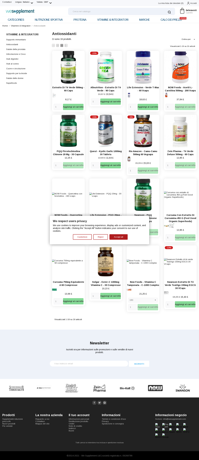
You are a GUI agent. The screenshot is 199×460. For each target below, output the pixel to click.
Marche (144, 19)
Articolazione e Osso (16, 54)
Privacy (105, 421)
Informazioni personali (79, 419)
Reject (100, 237)
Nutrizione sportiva (49, 19)
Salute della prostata (15, 49)
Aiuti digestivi (12, 59)
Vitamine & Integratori (112, 19)
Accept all (118, 237)
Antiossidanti (12, 44)
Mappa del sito (42, 423)
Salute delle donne (14, 78)
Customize (82, 237)
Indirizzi (72, 428)
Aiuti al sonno (12, 64)
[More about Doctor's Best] (72, 388)
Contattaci (7, 2)
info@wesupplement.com (174, 419)
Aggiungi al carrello (73, 107)
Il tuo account (79, 415)
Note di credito (75, 426)
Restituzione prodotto (78, 421)
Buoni (71, 430)
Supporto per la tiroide (16, 73)
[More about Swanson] (183, 388)
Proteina (80, 19)
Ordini (71, 423)
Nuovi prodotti (8, 423)
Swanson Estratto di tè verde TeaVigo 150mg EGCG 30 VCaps (180, 285)
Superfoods (11, 83)
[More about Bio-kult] (127, 388)
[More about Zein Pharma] (100, 388)
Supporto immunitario (16, 39)
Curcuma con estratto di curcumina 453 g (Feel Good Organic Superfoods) (180, 218)
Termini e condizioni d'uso (114, 419)
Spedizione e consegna (113, 423)
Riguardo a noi (42, 419)
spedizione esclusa (116, 443)
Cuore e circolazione (15, 68)
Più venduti (7, 426)
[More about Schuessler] (16, 388)
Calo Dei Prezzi (173, 19)
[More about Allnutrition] (44, 388)
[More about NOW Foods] (155, 388)
